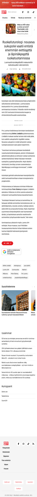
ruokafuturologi (7, 277)
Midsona (5, 273)
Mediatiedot (6, 452)
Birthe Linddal (7, 265)
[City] (6, 443)
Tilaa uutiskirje (6, 460)
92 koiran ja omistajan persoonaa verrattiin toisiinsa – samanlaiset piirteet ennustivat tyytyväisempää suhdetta (18, 341)
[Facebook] (23, 12)
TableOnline (5, 396)
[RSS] (33, 444)
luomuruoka (15, 270)
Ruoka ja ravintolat (24, 18)
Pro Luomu (24, 273)
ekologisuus (17, 265)
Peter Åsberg (14, 273)
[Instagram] (28, 12)
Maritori (24, 270)
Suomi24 (4, 400)
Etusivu (5, 18)
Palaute (6, 469)
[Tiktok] (33, 12)
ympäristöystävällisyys (21, 277)
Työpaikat (6, 456)
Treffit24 (18, 488)
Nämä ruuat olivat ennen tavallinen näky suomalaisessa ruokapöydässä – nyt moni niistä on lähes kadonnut (17, 365)
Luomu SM (6, 270)
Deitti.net (5, 392)
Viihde (13, 18)
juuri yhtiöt (27, 265)
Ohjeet (6, 464)
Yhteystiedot (6, 448)
